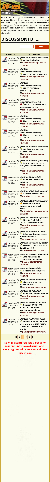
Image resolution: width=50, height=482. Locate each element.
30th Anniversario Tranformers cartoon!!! (31, 258)
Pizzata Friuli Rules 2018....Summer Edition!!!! (32, 221)
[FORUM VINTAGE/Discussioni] (34, 146)
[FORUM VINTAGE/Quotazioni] (34, 160)
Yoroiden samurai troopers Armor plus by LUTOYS (31, 206)
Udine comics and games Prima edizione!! (33, 235)
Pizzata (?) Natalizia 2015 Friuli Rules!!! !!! (33, 246)
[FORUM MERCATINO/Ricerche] (30, 70)
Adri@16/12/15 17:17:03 (33, 250)
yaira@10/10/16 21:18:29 (33, 239)
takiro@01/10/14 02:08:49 (34, 287)
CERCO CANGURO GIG (35, 121)
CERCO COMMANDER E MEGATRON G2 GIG (33, 106)
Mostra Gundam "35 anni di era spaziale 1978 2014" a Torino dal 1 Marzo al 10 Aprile (33, 325)
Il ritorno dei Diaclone (33, 193)
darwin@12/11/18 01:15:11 (34, 196)
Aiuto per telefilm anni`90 (35, 293)
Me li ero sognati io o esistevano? (31, 150)
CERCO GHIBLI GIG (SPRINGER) (29, 89)
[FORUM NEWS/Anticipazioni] (33, 191)
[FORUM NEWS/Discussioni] (33, 279)
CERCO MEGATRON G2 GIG (35, 74)
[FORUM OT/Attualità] (30, 177)
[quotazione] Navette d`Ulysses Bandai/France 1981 (32, 166)
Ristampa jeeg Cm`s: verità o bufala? (31, 283)
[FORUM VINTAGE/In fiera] (32, 231)
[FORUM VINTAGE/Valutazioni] (34, 57)
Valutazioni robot (31, 60)
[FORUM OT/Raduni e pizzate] (33, 217)
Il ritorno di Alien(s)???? (34, 270)
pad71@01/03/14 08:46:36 (34, 332)
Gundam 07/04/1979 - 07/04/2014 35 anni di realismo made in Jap (31, 307)
